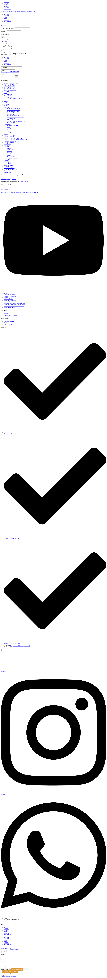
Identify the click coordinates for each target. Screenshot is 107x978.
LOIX (5, 103)
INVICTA (9, 152)
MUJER (6, 4)
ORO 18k (6, 2)
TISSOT (9, 159)
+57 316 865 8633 (5, 189)
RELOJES (6, 3)
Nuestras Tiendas (24, 181)
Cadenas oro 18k (11, 118)
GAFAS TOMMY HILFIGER (14, 98)
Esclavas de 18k (8, 94)
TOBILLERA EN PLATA (10, 169)
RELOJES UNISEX (9, 165)
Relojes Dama (7, 163)
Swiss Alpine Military (9, 168)
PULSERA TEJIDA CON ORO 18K (13, 138)
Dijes (8, 129)
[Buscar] (16, 76)
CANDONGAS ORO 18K (10, 90)
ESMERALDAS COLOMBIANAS (16, 121)
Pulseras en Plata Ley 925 (10, 141)
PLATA (6, 134)
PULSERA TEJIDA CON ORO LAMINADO (15, 139)
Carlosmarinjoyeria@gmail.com (8, 179)
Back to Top (4, 956)
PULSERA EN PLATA (10, 135)
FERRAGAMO (11, 149)
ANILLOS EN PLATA (10, 84)
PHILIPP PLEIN (11, 156)
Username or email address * (8, 28)
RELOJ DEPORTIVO (9, 142)
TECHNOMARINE (12, 158)
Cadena (9, 128)
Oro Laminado (7, 9)
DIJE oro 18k (10, 120)
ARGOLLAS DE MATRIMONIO (15, 117)
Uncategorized (7, 172)
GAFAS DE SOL (8, 95)
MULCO (9, 153)
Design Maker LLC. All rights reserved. (20, 646)
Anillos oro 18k (11, 112)
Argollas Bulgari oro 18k (13, 115)
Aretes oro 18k (10, 114)
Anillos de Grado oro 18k (13, 110)
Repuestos (6, 166)
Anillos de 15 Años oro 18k (14, 108)
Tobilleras (9, 132)
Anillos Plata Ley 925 (9, 86)
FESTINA (9, 151)
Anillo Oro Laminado (12, 125)
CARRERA (10, 97)
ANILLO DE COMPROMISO (11, 83)
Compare (3, 976)
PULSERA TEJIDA (9, 136)
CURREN (6, 91)
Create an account (12, 39)
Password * (3, 31)
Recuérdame (5, 34)
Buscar (2, 74)
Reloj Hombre (7, 144)
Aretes (8, 127)
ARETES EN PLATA (9, 87)
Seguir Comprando (17, 969)
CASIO (9, 148)
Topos (5, 170)
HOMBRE (6, 6)
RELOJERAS (7, 145)
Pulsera (8, 131)
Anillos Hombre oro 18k (13, 111)
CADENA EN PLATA (9, 88)
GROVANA (7, 100)
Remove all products (10, 976)
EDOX (5, 93)
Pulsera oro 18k (11, 122)
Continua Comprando (10, 971)
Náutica (9, 155)
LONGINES (7, 104)
